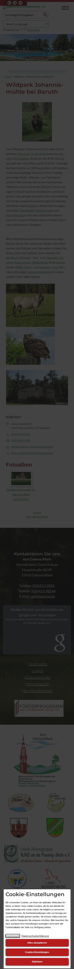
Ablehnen (37, 961)
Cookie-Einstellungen (37, 952)
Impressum (13, 936)
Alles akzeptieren (37, 942)
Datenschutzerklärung (35, 936)
